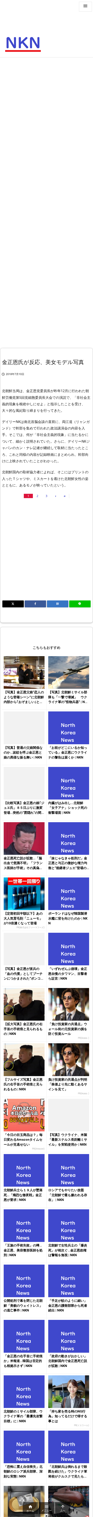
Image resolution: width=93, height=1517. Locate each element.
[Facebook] (35, 603)
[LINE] (80, 603)
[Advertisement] (46, 108)
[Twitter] (13, 603)
